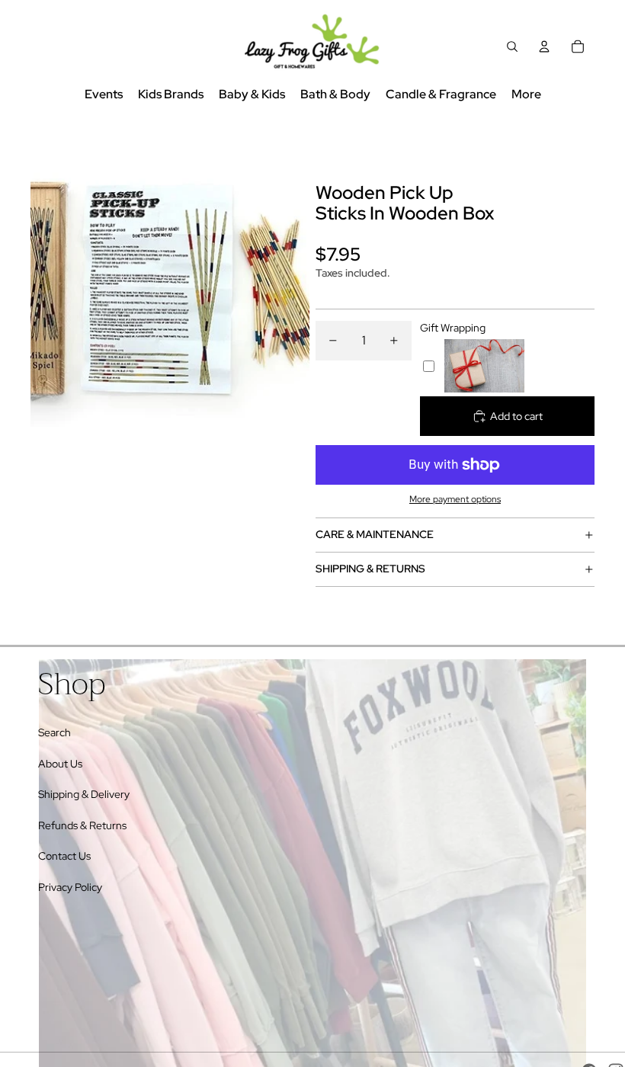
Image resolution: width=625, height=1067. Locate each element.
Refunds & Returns (82, 825)
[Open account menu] (544, 46)
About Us (60, 764)
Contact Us (64, 856)
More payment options (455, 499)
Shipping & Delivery (84, 794)
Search (54, 732)
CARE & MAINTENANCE (375, 534)
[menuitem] (526, 94)
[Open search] (512, 46)
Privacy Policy (70, 887)
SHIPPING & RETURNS (370, 568)
